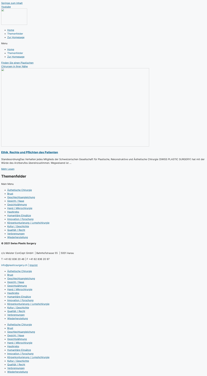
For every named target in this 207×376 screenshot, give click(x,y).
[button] (103, 43)
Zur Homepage (15, 37)
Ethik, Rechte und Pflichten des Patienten (29, 152)
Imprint (34, 265)
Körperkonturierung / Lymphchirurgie (28, 222)
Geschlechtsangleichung (21, 197)
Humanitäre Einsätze (19, 215)
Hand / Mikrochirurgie (19, 208)
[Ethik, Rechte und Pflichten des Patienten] (75, 145)
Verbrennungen (16, 233)
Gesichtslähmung (17, 204)
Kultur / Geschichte (18, 226)
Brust (10, 193)
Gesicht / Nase (15, 200)
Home (10, 30)
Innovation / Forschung (20, 219)
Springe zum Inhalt (12, 3)
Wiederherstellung (17, 237)
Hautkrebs (13, 211)
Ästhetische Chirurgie (19, 189)
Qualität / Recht (16, 229)
